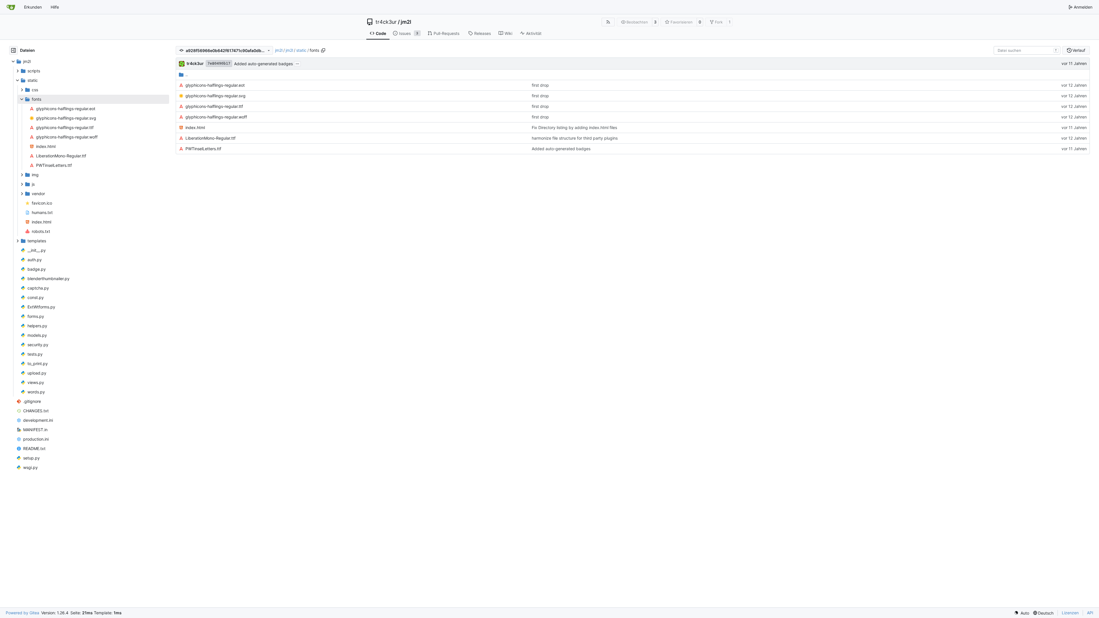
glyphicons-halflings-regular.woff (216, 116)
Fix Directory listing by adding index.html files (574, 127)
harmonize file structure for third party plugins (575, 138)
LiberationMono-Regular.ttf (210, 138)
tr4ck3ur (386, 22)
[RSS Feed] (608, 22)
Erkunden (33, 7)
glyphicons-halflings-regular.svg (215, 95)
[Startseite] (11, 7)
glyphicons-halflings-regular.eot (215, 85)
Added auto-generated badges (263, 63)
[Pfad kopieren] (323, 50)
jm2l (406, 22)
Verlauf (1078, 50)
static (301, 50)
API (1090, 612)
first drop (540, 85)
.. (186, 74)
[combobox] (1027, 50)
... (297, 63)
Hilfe (55, 7)
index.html (195, 127)
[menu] (1021, 613)
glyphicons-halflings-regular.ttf (214, 106)
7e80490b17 (218, 63)
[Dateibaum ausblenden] (13, 50)
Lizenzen (1070, 612)
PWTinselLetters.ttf (203, 148)
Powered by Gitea (22, 612)
